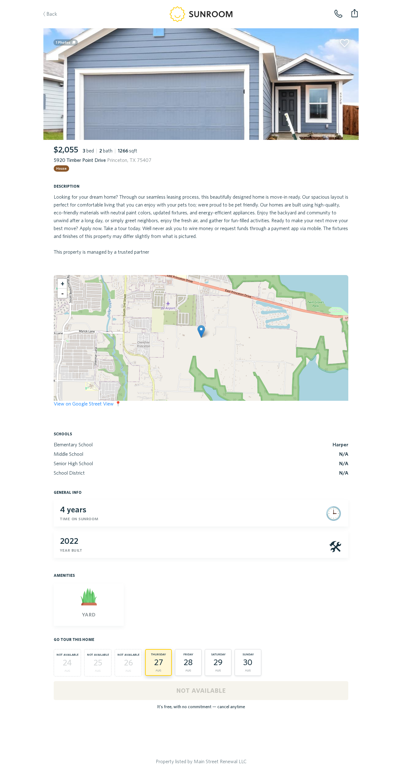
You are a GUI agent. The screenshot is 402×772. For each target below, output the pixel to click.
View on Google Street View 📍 (87, 403)
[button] (201, 331)
